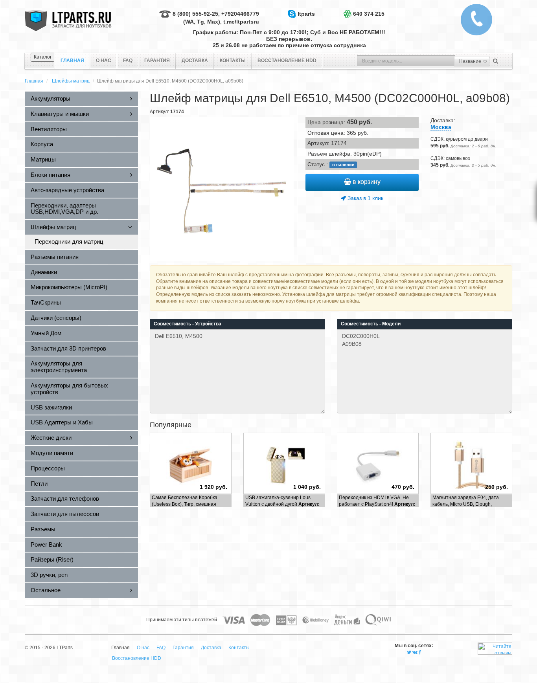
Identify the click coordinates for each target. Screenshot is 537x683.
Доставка (195, 60)
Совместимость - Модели (371, 324)
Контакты (233, 60)
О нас (103, 60)
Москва (440, 127)
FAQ (127, 60)
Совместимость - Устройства (187, 324)
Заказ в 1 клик (364, 198)
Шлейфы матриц (71, 81)
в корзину (366, 181)
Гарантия (157, 60)
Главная (34, 81)
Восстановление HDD (286, 60)
